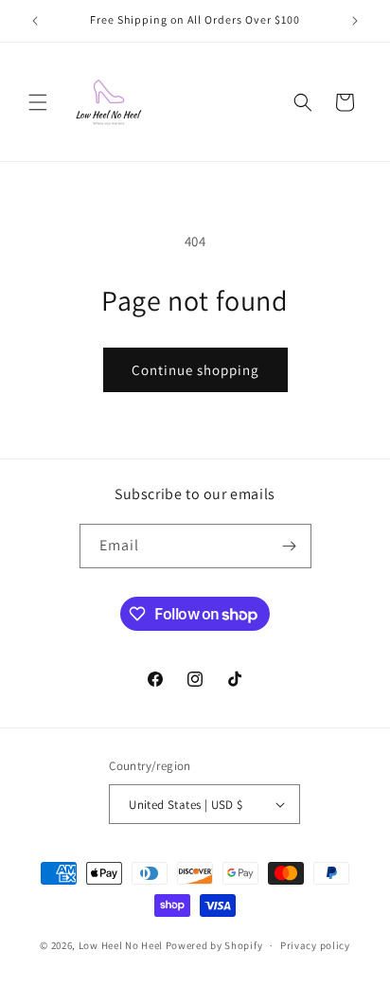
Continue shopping (195, 370)
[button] (38, 102)
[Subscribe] (289, 546)
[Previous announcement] (35, 21)
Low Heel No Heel (121, 945)
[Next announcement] (355, 21)
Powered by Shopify (214, 945)
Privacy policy (315, 945)
